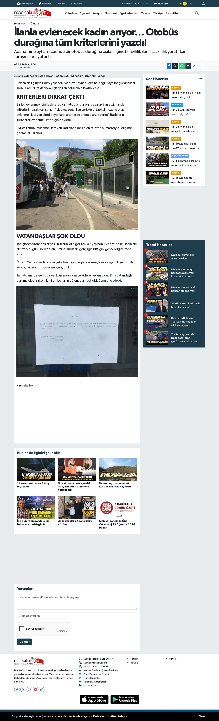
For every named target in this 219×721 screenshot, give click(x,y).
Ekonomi (111, 13)
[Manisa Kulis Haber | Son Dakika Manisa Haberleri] (32, 13)
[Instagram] (29, 689)
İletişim (134, 659)
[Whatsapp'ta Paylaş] (182, 66)
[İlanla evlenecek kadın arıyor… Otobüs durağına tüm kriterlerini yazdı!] (77, 76)
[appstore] (94, 699)
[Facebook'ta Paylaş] (169, 66)
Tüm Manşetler (91, 678)
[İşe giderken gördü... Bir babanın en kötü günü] (36, 507)
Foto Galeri (26, 3)
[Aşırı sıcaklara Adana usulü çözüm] (77, 507)
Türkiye (158, 13)
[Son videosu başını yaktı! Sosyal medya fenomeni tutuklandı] (77, 469)
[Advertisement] (77, 415)
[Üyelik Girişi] (202, 3)
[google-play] (125, 699)
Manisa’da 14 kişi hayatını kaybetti (186, 95)
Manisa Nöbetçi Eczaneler (98, 659)
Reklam (61, 3)
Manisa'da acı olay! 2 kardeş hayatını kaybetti (185, 146)
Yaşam (145, 13)
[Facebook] (17, 689)
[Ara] (197, 13)
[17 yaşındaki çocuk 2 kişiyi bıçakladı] (36, 469)
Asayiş (97, 13)
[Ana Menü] (203, 13)
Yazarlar (46, 3)
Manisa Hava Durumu (95, 662)
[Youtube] (35, 689)
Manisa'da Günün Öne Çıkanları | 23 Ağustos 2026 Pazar (117, 524)
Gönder (25, 641)
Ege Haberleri (128, 13)
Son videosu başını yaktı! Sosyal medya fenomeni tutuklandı (74, 486)
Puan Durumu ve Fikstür (96, 674)
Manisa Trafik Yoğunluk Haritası (100, 670)
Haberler (19, 24)
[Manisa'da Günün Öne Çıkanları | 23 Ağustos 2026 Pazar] (118, 507)
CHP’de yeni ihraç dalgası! (183, 112)
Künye (172, 659)
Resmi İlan (172, 13)
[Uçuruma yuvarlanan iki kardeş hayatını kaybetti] (118, 469)
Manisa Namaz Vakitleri (96, 666)
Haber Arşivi (90, 685)
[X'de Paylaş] (175, 66)
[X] (23, 689)
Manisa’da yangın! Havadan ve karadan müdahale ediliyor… (183, 129)
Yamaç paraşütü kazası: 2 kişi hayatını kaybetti (185, 163)
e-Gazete (76, 3)
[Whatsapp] (41, 689)
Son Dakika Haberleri (95, 681)
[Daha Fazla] (188, 66)
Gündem (71, 13)
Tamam (201, 716)
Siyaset (85, 13)
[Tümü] (200, 79)
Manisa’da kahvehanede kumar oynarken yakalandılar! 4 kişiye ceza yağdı (186, 180)
